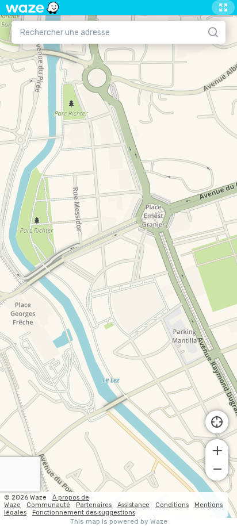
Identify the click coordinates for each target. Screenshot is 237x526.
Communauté (48, 505)
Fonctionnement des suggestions (83, 512)
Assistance (133, 505)
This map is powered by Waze (118, 521)
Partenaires (94, 505)
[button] (216, 449)
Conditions (172, 505)
